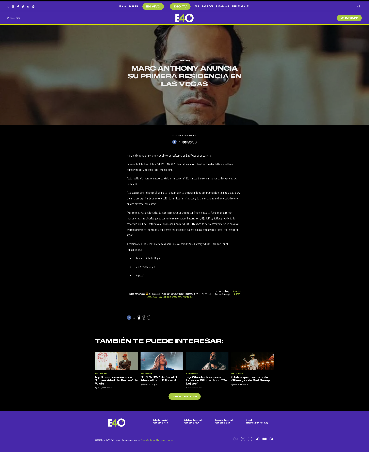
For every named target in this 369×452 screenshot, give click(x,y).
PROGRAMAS (222, 6)
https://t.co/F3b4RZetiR (157, 296)
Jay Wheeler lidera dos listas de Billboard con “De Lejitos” (206, 380)
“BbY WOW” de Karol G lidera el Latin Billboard (159, 379)
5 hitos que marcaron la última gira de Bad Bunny (250, 379)
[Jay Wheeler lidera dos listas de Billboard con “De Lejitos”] (207, 361)
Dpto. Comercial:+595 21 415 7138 (160, 421)
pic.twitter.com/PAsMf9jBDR (180, 296)
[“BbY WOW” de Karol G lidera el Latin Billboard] (162, 361)
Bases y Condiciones (148, 440)
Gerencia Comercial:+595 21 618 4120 (224, 421)
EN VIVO (153, 6)
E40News (184, 60)
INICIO (122, 6)
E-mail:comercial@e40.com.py (257, 421)
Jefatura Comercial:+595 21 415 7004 (193, 421)
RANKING (133, 6)
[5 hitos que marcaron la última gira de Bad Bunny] (252, 361)
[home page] (184, 18)
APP (197, 6)
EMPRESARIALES (241, 6)
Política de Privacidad (165, 440)
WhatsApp (349, 18)
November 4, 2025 (237, 293)
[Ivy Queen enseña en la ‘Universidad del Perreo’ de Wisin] (116, 361)
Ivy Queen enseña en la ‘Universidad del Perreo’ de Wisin (116, 380)
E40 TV (180, 6)
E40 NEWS (207, 6)
